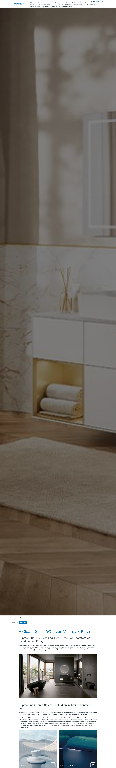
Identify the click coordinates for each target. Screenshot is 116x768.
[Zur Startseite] (20, 3)
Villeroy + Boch (23, 622)
